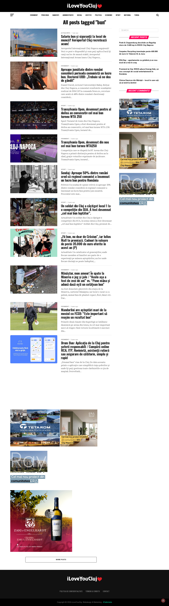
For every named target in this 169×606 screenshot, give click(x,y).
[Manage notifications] (163, 601)
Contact (106, 591)
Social (79, 15)
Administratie (68, 15)
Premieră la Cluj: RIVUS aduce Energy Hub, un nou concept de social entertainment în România (139, 71)
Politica (98, 15)
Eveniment (34, 15)
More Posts (61, 559)
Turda (136, 15)
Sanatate (55, 15)
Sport (118, 15)
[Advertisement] (61, 390)
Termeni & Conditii (92, 591)
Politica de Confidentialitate (71, 591)
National (127, 15)
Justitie (88, 15)
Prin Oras (45, 15)
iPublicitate (107, 602)
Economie (108, 15)
